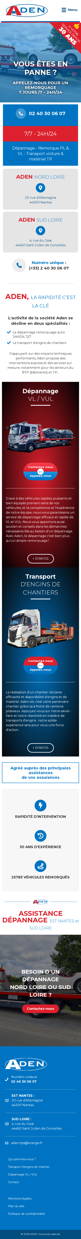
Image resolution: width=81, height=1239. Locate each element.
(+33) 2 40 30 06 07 (49, 268)
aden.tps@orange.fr (26, 1143)
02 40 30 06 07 (47, 113)
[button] (40, 558)
